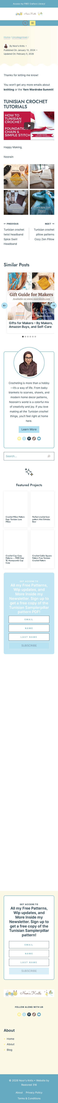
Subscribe (29, 645)
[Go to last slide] (4, 305)
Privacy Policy (34, 1092)
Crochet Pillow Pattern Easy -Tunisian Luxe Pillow (15, 519)
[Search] (49, 456)
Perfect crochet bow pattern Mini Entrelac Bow (41, 519)
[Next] (53, 305)
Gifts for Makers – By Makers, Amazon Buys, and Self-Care (31, 325)
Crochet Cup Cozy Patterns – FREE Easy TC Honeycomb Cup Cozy (15, 559)
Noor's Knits (19, 46)
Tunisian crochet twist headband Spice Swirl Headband (14, 234)
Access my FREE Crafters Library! (29, 3)
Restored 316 (29, 1084)
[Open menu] (32, 23)
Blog (9, 1049)
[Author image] (6, 46)
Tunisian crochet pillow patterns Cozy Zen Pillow (44, 232)
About (10, 1044)
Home (10, 1038)
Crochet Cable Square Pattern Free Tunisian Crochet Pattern (42, 558)
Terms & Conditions (29, 1098)
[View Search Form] (25, 23)
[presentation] (31, 296)
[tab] (23, 336)
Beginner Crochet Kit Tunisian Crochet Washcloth (16, 181)
